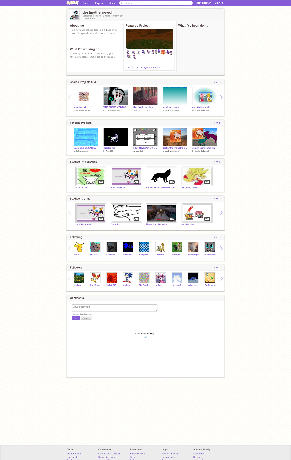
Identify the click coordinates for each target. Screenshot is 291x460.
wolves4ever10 (112, 254)
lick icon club (81, 187)
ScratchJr (198, 456)
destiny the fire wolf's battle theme (175, 147)
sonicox (126, 285)
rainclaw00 (209, 254)
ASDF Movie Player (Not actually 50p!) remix (145, 147)
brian (76, 254)
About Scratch (74, 453)
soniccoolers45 (128, 254)
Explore (99, 3)
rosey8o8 (139, 151)
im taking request (171, 107)
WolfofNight (193, 254)
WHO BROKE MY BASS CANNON (115, 107)
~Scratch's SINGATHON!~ (86, 147)
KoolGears (95, 285)
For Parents (72, 456)
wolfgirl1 (159, 285)
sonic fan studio (118, 187)
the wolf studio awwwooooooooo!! (161, 187)
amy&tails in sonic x (202, 107)
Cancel (86, 318)
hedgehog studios (190, 187)
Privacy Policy (169, 456)
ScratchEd (198, 453)
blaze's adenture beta (143, 107)
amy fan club (188, 224)
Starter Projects (137, 453)
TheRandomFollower (144, 285)
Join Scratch (203, 3)
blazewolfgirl (177, 285)
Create (86, 3)
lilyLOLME (111, 285)
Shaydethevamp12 (144, 254)
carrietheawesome (177, 254)
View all (217, 81)
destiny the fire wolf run (203, 147)
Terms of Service (170, 453)
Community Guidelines (109, 453)
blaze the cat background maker (143, 67)
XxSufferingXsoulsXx (161, 254)
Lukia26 (94, 254)
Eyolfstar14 (210, 285)
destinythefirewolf (83, 110)
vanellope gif (80, 107)
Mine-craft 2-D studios (156, 224)
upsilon (77, 285)
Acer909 (109, 151)
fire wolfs (115, 224)
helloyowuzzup (82, 151)
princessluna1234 (193, 285)
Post (76, 318)
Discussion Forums (107, 456)
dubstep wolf (109, 147)
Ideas (112, 3)
